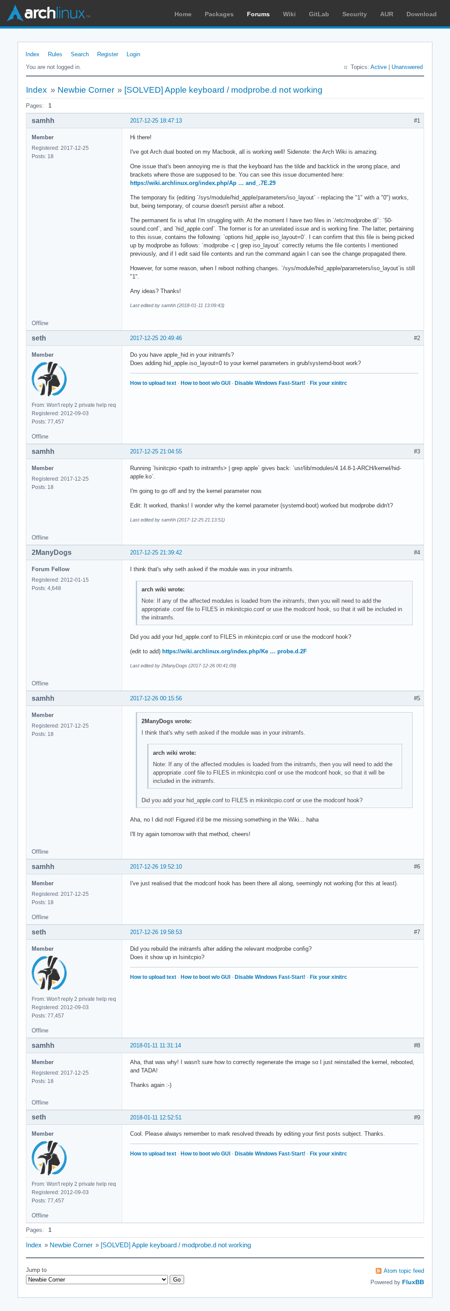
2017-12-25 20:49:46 (156, 338)
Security (354, 14)
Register (107, 54)
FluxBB (413, 1282)
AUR (386, 14)
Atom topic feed (404, 1271)
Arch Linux (48, 13)
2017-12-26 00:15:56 (156, 698)
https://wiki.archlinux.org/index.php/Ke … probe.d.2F (234, 651)
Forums (258, 14)
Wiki (289, 14)
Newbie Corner (86, 89)
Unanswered (407, 67)
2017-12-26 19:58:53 (156, 932)
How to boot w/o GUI (205, 383)
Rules (55, 54)
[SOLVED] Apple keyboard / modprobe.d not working (223, 89)
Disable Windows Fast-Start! (270, 383)
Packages (219, 14)
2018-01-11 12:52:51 (155, 1117)
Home (183, 14)
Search (80, 54)
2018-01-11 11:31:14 (155, 1045)
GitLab (319, 14)
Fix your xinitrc (328, 383)
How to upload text (153, 383)
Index (32, 54)
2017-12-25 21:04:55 (156, 451)
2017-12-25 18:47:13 (156, 120)
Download (421, 14)
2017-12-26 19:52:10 (156, 866)
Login (133, 54)
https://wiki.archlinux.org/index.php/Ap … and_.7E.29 (203, 183)
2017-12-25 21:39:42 (156, 552)
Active (378, 67)
